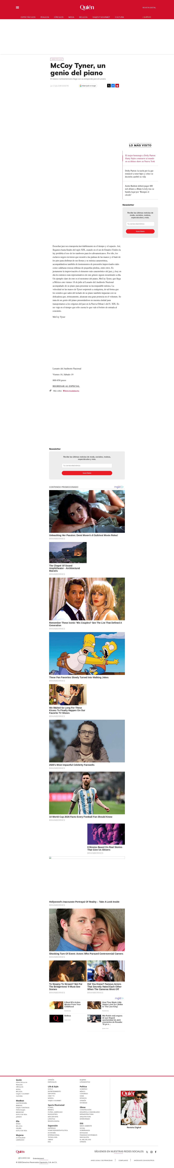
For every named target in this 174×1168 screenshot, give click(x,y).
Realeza (44, 17)
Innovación (84, 1137)
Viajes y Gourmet (22, 1094)
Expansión (53, 1125)
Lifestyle (51, 1119)
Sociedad (83, 1103)
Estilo (50, 1089)
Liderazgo (20, 1140)
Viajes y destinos (22, 1107)
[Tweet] (109, 85)
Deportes (52, 1094)
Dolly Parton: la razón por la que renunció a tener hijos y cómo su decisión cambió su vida (139, 173)
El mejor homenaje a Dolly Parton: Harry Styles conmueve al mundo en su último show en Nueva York (140, 158)
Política (83, 1086)
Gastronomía (21, 1103)
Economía (52, 1133)
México (82, 1091)
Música (51, 1098)
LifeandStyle (85, 1082)
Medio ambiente (86, 1126)
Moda (71, 17)
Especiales (52, 1082)
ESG (49, 1142)
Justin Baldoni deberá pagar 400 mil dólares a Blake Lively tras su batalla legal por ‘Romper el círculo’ (139, 190)
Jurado (19, 1117)
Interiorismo (85, 1119)
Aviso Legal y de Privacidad (102, 1160)
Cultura (119, 17)
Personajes (20, 1110)
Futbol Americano (55, 1112)
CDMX (82, 1096)
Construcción (85, 1110)
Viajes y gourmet (101, 17)
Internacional (54, 1135)
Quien (147, 1152)
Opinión (51, 1080)
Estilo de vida (21, 1130)
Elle (17, 1121)
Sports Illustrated (56, 1105)
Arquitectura (85, 1117)
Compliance (123, 1160)
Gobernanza (85, 1130)
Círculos (58, 17)
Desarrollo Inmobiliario (90, 1112)
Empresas (52, 1128)
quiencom (153, 1151)
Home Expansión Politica (58, 1130)
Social (82, 1128)
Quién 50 (147, 17)
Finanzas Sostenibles (88, 1135)
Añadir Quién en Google (89, 86)
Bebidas (19, 1105)
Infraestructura (87, 1114)
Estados (83, 1098)
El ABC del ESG (85, 1139)
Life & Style (53, 1086)
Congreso (84, 1094)
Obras (50, 1139)
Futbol (51, 1107)
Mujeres (20, 1135)
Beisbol (51, 1110)
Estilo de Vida (21, 1114)
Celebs (18, 1128)
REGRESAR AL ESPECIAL (66, 386)
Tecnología (52, 1137)
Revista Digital (149, 8)
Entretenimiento (72, 391)
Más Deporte (53, 1117)
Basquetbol (53, 1114)
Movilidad (84, 1133)
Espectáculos (28, 17)
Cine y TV (51, 1096)
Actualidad (20, 1137)
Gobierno (83, 1089)
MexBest (20, 1100)
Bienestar (20, 1112)
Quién (19, 1080)
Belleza (83, 17)
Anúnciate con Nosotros (144, 1160)
